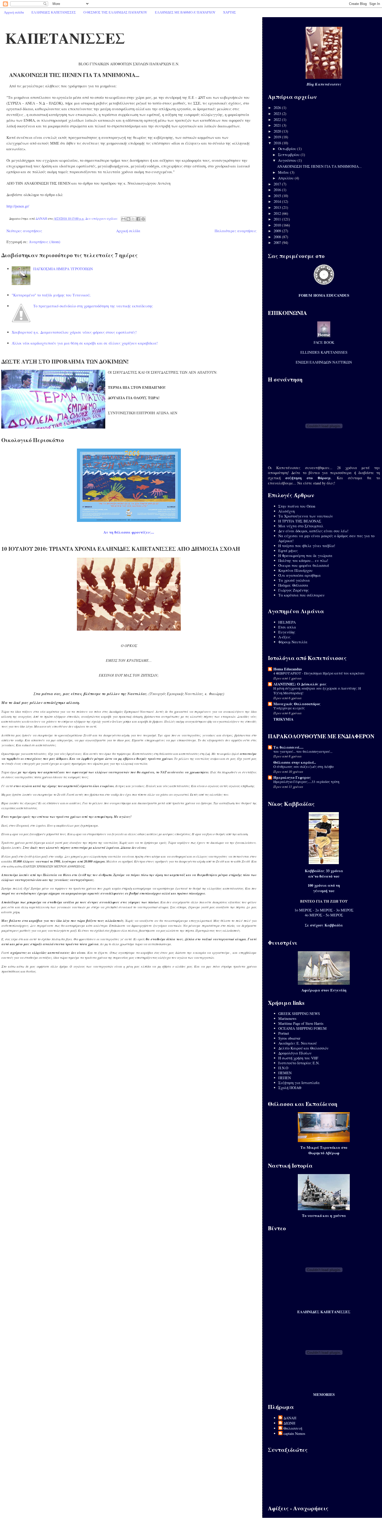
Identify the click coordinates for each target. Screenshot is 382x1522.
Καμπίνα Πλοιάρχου (295, 570)
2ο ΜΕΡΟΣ (324, 910)
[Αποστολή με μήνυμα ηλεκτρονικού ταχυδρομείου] (123, 219)
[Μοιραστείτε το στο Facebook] (138, 219)
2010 (278, 225)
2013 (278, 207)
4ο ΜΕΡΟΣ (313, 914)
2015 (278, 195)
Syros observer (289, 1038)
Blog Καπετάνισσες (324, 84)
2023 (278, 113)
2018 (278, 142)
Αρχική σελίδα (14, 12)
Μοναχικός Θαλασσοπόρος (297, 704)
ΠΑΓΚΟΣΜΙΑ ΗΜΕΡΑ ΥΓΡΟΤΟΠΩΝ (63, 268)
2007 (278, 242)
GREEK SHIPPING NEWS (299, 1013)
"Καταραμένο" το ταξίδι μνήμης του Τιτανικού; (51, 295)
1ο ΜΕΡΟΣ (303, 910)
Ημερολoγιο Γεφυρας (292, 777)
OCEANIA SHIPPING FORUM (302, 1028)
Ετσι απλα (287, 627)
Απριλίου (286, 178)
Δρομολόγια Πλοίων (295, 1053)
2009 (278, 230)
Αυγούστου (288, 160)
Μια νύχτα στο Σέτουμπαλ (300, 525)
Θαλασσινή (293, 1428)
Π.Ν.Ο (283, 1067)
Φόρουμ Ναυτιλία (292, 641)
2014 (278, 201)
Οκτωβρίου (287, 148)
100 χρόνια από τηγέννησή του (324, 888)
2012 (278, 213)
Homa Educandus (287, 669)
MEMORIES (324, 1394)
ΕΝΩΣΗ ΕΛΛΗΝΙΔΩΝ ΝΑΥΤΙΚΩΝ (324, 362)
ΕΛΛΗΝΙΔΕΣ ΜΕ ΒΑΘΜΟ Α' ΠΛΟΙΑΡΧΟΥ (185, 12)
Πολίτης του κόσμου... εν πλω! (303, 560)
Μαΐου (284, 172)
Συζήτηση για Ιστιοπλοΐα (299, 1082)
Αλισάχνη (286, 511)
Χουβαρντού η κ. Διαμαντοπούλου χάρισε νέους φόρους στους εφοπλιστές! (74, 332)
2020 (278, 131)
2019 (278, 136)
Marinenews (287, 1018)
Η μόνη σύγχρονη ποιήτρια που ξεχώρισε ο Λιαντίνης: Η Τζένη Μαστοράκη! (317, 690)
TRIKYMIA (283, 719)
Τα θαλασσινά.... (288, 747)
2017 (278, 184)
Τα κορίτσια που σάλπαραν (301, 595)
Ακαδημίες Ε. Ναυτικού (297, 1043)
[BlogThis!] (128, 219)
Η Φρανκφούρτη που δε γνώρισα (305, 555)
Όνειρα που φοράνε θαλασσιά (303, 565)
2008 (278, 236)
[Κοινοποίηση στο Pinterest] (143, 219)
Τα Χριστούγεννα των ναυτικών (305, 516)
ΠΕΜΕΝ (285, 1072)
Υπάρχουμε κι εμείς (289, 708)
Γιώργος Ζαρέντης (293, 590)
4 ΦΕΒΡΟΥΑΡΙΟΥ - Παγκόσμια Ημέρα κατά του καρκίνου (319, 673)
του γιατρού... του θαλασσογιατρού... (302, 751)
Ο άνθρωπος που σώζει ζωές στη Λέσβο (303, 766)
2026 (278, 107)
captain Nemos (294, 1433)
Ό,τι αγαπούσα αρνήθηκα (299, 575)
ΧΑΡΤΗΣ (229, 12)
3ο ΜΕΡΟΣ (344, 910)
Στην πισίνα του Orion (296, 506)
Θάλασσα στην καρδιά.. (294, 762)
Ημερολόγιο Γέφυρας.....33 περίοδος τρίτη (306, 781)
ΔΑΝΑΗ (290, 1417)
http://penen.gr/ (17, 206)
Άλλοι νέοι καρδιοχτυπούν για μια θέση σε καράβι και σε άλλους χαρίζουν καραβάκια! (85, 343)
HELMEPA (287, 622)
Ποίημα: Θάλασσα (293, 585)
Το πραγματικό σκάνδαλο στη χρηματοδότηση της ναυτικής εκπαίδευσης (93, 305)
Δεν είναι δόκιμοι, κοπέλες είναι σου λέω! (313, 530)
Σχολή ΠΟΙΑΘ (289, 1087)
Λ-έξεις (284, 636)
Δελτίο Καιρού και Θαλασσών (303, 1048)
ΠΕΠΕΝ (284, 1077)
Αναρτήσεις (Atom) (44, 241)
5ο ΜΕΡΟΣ (334, 914)
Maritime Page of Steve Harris (301, 1023)
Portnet (283, 1033)
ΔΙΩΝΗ (289, 1423)
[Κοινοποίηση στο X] (133, 219)
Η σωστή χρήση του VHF (298, 1057)
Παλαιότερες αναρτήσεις (235, 230)
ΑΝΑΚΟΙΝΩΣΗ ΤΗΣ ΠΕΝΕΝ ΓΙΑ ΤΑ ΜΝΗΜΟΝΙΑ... (74, 75)
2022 (278, 119)
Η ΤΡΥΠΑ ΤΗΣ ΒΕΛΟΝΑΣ (299, 521)
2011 (278, 219)
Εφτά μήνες (288, 550)
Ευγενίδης (286, 632)
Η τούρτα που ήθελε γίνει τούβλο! (306, 545)
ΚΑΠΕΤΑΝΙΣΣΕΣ (65, 38)
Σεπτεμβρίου (289, 154)
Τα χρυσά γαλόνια (294, 580)
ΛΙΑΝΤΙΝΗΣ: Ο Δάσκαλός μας (300, 684)
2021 (278, 125)
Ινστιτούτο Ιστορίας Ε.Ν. (299, 1062)
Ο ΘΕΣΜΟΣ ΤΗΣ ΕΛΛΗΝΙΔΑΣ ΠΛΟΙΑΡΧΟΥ (115, 12)
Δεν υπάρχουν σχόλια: (101, 218)
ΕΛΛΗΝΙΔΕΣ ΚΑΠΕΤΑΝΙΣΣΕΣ (53, 12)
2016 (278, 189)
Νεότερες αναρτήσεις (24, 230)
